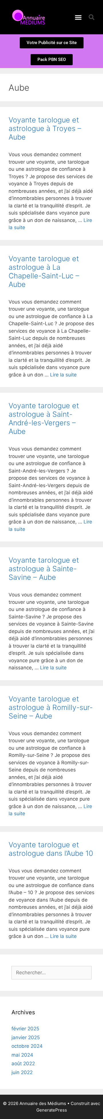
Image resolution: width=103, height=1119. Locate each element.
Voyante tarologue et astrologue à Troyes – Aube (45, 128)
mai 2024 (22, 1055)
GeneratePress (51, 1110)
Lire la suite (63, 375)
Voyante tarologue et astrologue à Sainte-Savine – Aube (44, 569)
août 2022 (23, 1063)
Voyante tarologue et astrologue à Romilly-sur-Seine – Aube (51, 707)
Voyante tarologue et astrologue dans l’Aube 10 (51, 849)
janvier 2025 (25, 1037)
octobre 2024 (27, 1046)
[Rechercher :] (51, 972)
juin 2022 (22, 1072)
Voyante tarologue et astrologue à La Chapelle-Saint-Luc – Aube (44, 271)
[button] (78, 17)
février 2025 (25, 1028)
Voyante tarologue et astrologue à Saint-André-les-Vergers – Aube (44, 418)
